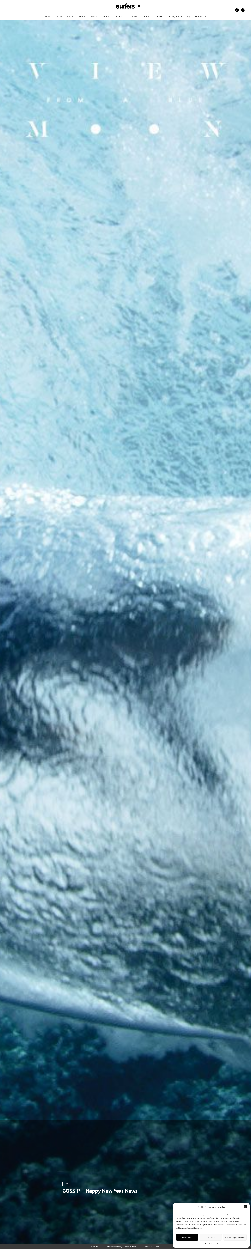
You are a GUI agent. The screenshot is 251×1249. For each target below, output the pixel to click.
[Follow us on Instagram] (237, 10)
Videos (105, 16)
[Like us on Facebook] (243, 10)
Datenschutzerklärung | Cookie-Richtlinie (121, 1246)
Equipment (200, 16)
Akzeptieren (187, 1237)
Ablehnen (210, 1237)
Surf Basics (119, 16)
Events (70, 16)
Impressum (221, 1244)
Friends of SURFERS (154, 16)
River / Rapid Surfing (179, 16)
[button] (245, 1206)
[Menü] (139, 6)
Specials (134, 16)
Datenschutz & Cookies (206, 1244)
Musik (94, 16)
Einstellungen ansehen (235, 1237)
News (48, 16)
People (82, 16)
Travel (59, 16)
